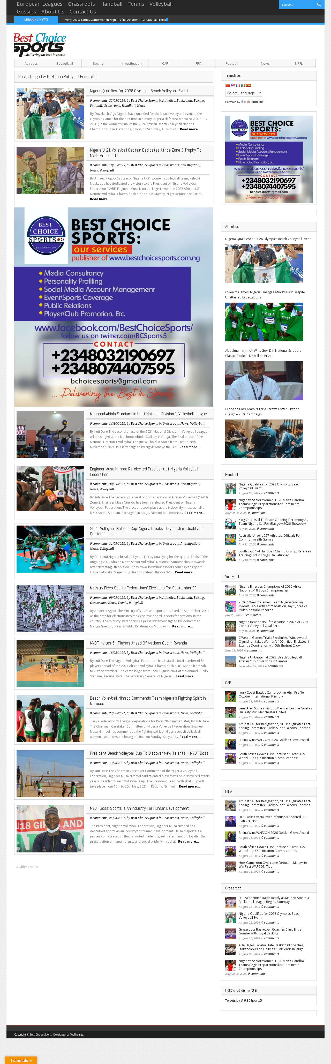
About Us (52, 11)
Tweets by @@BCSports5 (243, 1000)
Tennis (135, 3)
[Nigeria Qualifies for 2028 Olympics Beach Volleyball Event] (264, 263)
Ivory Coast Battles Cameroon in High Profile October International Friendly (117, 19)
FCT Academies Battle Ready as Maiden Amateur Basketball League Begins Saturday (274, 900)
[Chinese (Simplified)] (227, 85)
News (265, 63)
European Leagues (40, 3)
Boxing (98, 63)
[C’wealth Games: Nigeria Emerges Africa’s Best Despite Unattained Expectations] (264, 322)
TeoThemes (76, 1034)
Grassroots (81, 3)
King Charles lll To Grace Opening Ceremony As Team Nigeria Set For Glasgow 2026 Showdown (273, 522)
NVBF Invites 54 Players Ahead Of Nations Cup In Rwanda (138, 643)
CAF (165, 63)
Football (232, 63)
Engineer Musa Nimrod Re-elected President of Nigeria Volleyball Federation (144, 471)
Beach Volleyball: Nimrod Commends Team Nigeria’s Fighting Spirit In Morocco (148, 700)
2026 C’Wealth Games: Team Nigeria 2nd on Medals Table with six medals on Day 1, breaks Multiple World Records (273, 606)
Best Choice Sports (144, 100)
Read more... (190, 129)
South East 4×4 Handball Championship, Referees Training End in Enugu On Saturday (275, 553)
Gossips (26, 11)
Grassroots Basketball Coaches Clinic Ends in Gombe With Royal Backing (271, 931)
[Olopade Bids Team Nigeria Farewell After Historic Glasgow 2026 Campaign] (264, 438)
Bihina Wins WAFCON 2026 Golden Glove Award (274, 740)
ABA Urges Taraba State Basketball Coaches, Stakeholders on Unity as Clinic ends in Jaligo (271, 947)
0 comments (99, 100)
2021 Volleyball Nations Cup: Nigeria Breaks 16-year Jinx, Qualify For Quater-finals (147, 531)
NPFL (299, 63)
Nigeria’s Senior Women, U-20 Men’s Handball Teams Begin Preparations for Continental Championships (272, 504)
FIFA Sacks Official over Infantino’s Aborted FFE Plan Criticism (272, 819)
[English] (232, 85)
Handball (111, 3)
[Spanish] (248, 85)
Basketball (64, 63)
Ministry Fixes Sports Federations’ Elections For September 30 (143, 588)
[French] (238, 85)
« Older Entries (27, 867)
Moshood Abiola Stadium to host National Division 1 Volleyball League (148, 414)
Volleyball (160, 3)
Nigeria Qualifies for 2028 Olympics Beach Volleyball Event (139, 91)
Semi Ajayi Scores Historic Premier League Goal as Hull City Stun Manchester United (275, 710)
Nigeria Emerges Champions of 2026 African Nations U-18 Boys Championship (271, 588)
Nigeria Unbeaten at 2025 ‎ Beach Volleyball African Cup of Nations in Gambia (270, 659)
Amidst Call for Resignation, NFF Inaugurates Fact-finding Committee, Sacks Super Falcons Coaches (275, 726)
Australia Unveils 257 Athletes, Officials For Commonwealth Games (270, 537)
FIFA (198, 63)
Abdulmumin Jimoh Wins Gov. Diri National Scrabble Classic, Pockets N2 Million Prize (263, 353)
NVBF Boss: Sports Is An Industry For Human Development (139, 808)
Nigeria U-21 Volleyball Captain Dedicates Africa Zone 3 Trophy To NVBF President (145, 152)
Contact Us (83, 11)
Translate (258, 102)
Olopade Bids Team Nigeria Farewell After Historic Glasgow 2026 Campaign (262, 411)
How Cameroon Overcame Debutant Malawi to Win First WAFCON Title (273, 864)
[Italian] (243, 85)
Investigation (132, 63)
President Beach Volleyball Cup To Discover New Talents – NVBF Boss (149, 753)
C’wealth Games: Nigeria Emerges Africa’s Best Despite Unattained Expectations (265, 294)
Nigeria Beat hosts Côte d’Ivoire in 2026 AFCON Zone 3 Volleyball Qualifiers (273, 624)
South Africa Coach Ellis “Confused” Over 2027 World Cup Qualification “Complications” (272, 756)
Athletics (31, 63)
